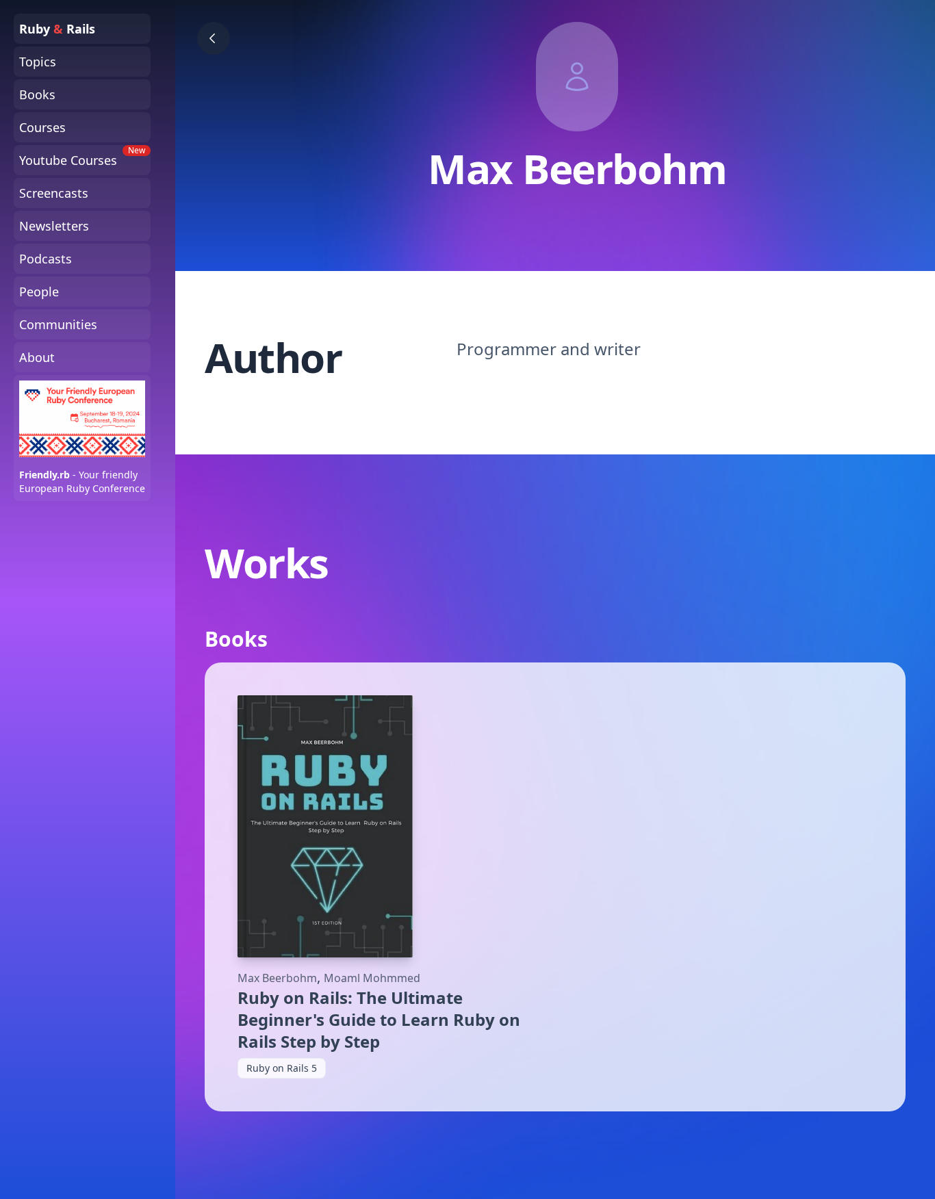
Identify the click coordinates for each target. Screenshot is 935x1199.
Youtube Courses (82, 156)
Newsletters (54, 226)
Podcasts (45, 258)
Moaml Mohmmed (372, 977)
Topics (37, 61)
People (39, 291)
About (37, 357)
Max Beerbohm (277, 977)
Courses (42, 127)
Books (37, 94)
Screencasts (53, 193)
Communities (58, 324)
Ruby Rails (57, 29)
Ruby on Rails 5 (281, 1067)
